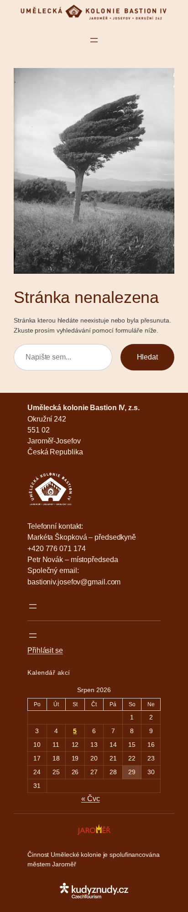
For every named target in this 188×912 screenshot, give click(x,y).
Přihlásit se (45, 650)
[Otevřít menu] (94, 40)
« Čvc (90, 798)
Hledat (147, 357)
